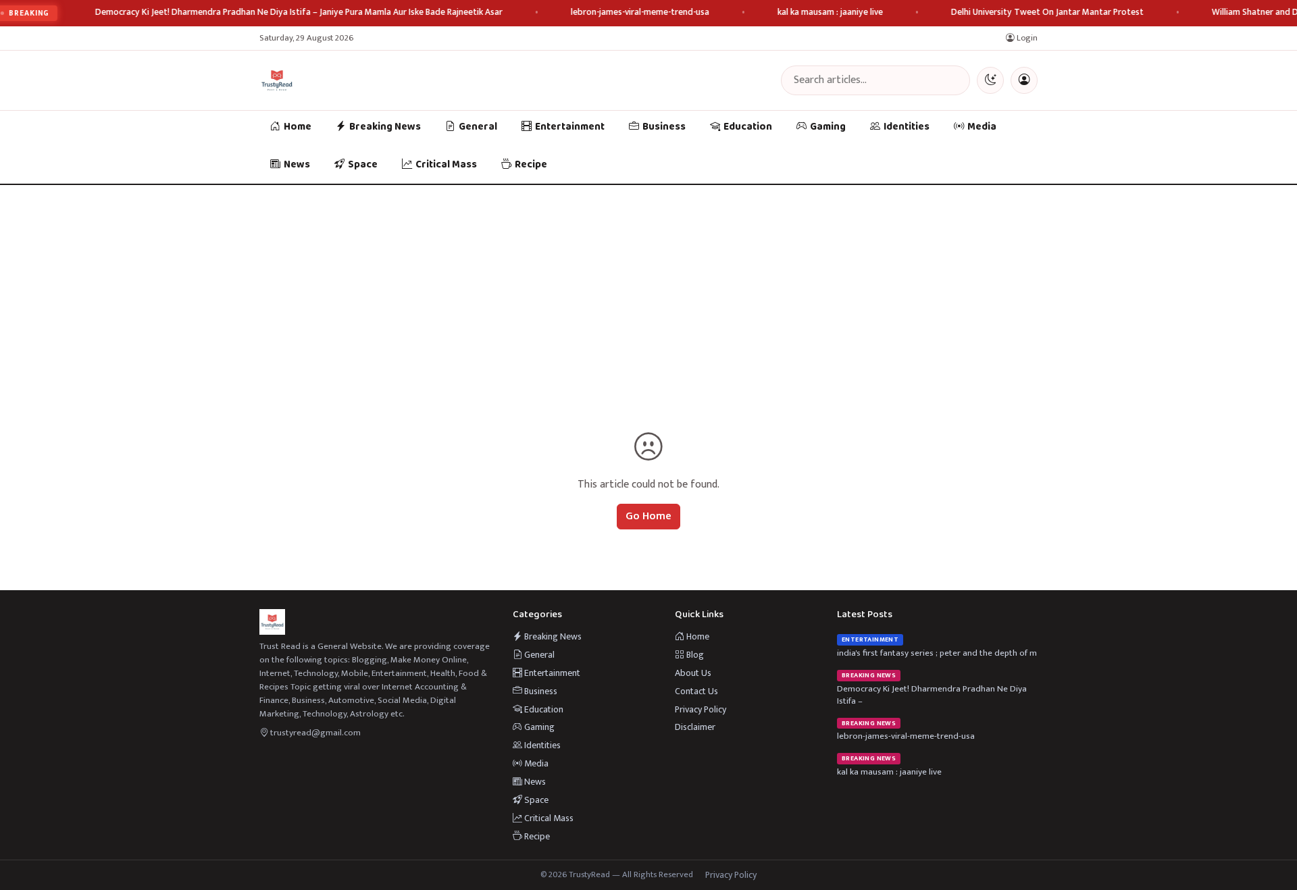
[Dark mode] (990, 80)
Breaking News (385, 127)
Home (297, 127)
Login (1026, 38)
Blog (694, 654)
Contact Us (696, 691)
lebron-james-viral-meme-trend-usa (640, 12)
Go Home (648, 516)
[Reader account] (1024, 80)
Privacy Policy (700, 709)
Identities (907, 127)
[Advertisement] (648, 286)
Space (363, 165)
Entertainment (570, 127)
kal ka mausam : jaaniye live (830, 12)
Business (664, 127)
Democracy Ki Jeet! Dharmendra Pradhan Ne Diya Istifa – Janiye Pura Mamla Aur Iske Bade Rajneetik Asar (299, 12)
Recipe (531, 165)
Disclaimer (695, 727)
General (478, 127)
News (297, 165)
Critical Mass (446, 165)
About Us (693, 673)
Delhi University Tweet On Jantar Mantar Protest (1047, 12)
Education (747, 127)
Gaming (828, 127)
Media (981, 127)
